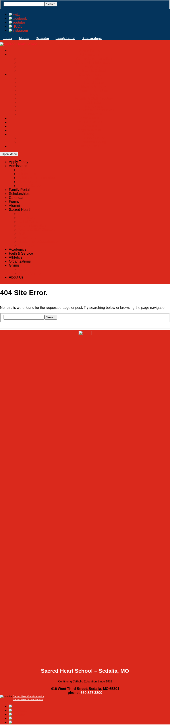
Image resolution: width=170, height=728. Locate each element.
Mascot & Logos (93, 86)
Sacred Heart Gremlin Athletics (28, 696)
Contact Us (94, 114)
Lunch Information (94, 90)
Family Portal (65, 38)
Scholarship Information (93, 62)
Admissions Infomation (94, 58)
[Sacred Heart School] (19, 44)
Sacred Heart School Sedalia (28, 699)
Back (22, 170)
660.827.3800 (91, 693)
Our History (94, 78)
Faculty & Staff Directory (94, 98)
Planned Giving (94, 142)
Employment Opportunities (94, 110)
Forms (7, 38)
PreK (94, 94)
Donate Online (94, 138)
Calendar (42, 38)
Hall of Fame (94, 82)
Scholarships (92, 38)
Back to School (94, 70)
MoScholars (94, 66)
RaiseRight (94, 106)
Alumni (24, 38)
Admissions (27, 174)
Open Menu (9, 154)
